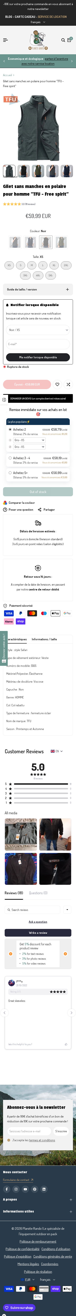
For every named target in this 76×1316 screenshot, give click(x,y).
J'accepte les (33, 1140)
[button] (19, 204)
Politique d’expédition (17, 1256)
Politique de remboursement (38, 1241)
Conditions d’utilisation (56, 1249)
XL (55, 266)
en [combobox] (57, 751)
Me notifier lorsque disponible (38, 357)
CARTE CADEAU (25, 17)
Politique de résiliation (38, 1271)
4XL (39, 276)
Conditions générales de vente (52, 1256)
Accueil (7, 75)
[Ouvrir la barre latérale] (4, 400)
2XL (68, 266)
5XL (52, 276)
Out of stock (38, 492)
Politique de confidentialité (23, 1249)
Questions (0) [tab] (38, 893)
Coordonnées (49, 1264)
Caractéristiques (16, 639)
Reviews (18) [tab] (14, 893)
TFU (21, 176)
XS (10, 266)
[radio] (38, 435)
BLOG (8, 17)
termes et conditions (42, 1140)
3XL (27, 276)
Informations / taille (44, 639)
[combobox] (67, 910)
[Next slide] (71, 1013)
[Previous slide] (4, 1013)
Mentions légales (28, 1264)
